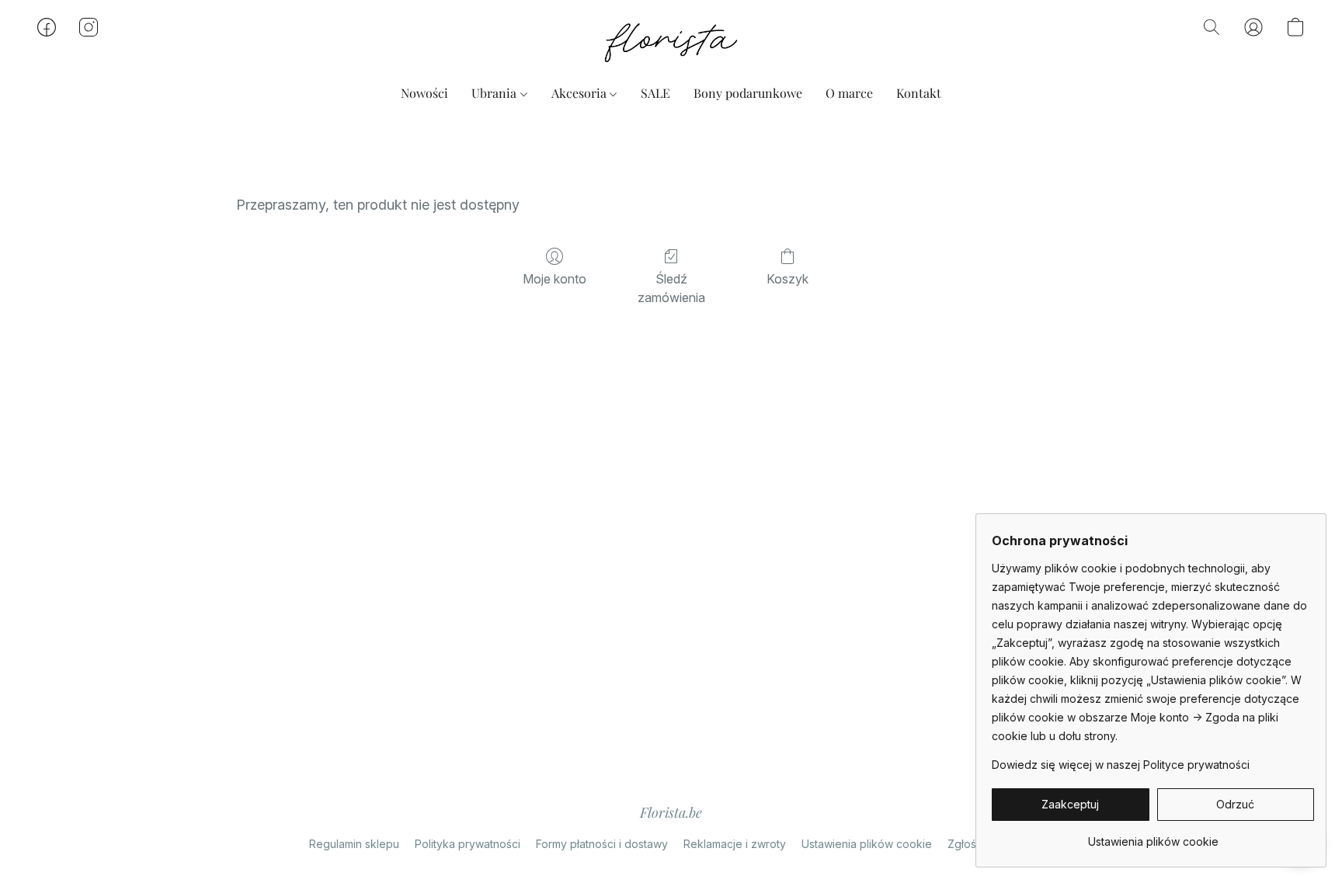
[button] (671, 43)
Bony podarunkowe (748, 93)
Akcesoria (580, 93)
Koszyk (787, 279)
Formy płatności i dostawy (602, 843)
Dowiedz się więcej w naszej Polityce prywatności (1121, 764)
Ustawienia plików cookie (866, 843)
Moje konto (554, 279)
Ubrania (495, 93)
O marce (849, 93)
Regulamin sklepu (354, 843)
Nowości (424, 93)
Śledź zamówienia (671, 288)
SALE (655, 93)
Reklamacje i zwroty (734, 843)
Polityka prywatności (467, 843)
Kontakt (918, 93)
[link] (1153, 836)
